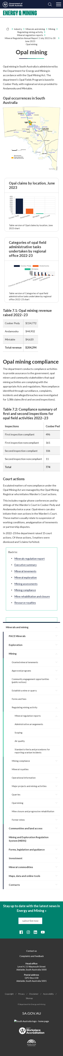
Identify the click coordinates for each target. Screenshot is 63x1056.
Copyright (9, 994)
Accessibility (48, 994)
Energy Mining (20, 13)
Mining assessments (26, 583)
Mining (51, 29)
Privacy (21, 994)
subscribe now (30, 920)
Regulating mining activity (30, 32)
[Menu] (58, 4)
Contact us (31, 951)
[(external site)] (31, 170)
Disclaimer (34, 994)
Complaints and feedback (31, 956)
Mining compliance (25, 590)
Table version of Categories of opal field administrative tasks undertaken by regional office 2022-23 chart (30, 296)
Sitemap (29, 998)
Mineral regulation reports (30, 35)
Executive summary (25, 564)
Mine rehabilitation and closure (32, 596)
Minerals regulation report (29, 558)
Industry (18, 29)
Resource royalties (25, 602)
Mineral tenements (25, 571)
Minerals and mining (35, 29)
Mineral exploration (25, 577)
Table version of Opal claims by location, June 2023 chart (31, 227)
